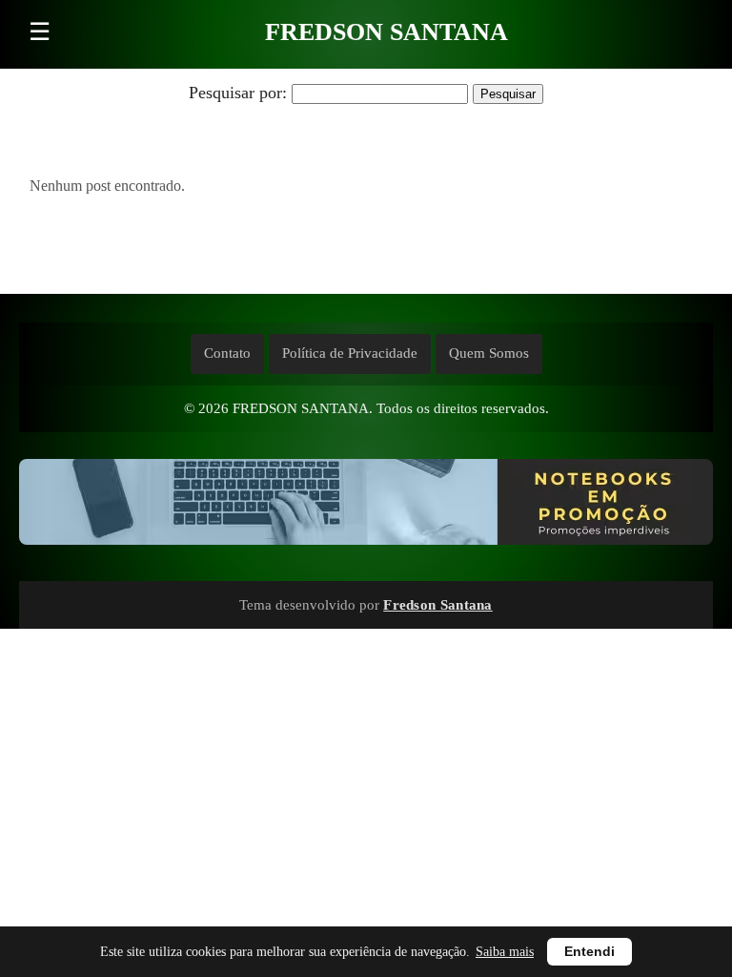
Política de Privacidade (349, 353)
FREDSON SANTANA (386, 32)
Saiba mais (505, 952)
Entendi (589, 952)
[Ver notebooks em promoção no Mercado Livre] (366, 506)
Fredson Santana (438, 604)
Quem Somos (489, 353)
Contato (227, 353)
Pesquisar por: (238, 92)
